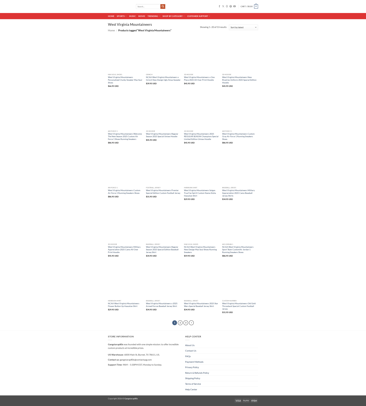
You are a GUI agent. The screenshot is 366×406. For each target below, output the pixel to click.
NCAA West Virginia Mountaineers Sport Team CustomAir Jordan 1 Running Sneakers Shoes (237, 249)
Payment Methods (194, 361)
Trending (153, 16)
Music (132, 16)
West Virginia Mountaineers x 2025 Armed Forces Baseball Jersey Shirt (161, 304)
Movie (141, 16)
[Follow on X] (223, 6)
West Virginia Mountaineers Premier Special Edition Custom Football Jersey (163, 191)
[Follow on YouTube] (234, 6)
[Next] (191, 322)
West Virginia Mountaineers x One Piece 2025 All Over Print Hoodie (199, 78)
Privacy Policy (192, 367)
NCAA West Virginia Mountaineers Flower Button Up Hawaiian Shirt (123, 304)
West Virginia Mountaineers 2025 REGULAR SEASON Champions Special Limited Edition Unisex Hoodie (201, 136)
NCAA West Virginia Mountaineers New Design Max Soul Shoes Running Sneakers (200, 249)
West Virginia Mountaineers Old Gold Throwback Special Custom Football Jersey (239, 306)
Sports (121, 16)
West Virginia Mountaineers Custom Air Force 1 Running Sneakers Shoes (124, 191)
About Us (190, 345)
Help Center (191, 389)
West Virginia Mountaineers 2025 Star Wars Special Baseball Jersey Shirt (201, 304)
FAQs (188, 356)
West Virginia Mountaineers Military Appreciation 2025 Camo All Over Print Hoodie (124, 249)
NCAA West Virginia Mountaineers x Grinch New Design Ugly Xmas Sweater (163, 78)
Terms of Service (193, 383)
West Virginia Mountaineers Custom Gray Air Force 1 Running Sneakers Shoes (238, 136)
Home (111, 16)
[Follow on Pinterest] (230, 6)
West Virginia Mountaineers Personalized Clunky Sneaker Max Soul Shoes (125, 80)
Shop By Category (173, 16)
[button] (249, 7)
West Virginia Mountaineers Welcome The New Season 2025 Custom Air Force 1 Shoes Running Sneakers (125, 136)
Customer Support (197, 16)
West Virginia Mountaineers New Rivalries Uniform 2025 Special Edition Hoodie (239, 80)
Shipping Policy (192, 378)
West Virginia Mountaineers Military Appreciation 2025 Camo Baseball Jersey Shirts (238, 193)
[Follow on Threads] (227, 6)
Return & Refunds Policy (197, 372)
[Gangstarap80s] (120, 6)
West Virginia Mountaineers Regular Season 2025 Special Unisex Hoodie (162, 135)
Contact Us (190, 350)
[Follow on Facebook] (219, 6)
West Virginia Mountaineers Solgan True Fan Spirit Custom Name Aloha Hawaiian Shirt (200, 193)
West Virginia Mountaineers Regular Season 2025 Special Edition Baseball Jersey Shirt (162, 249)
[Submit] (162, 6)
